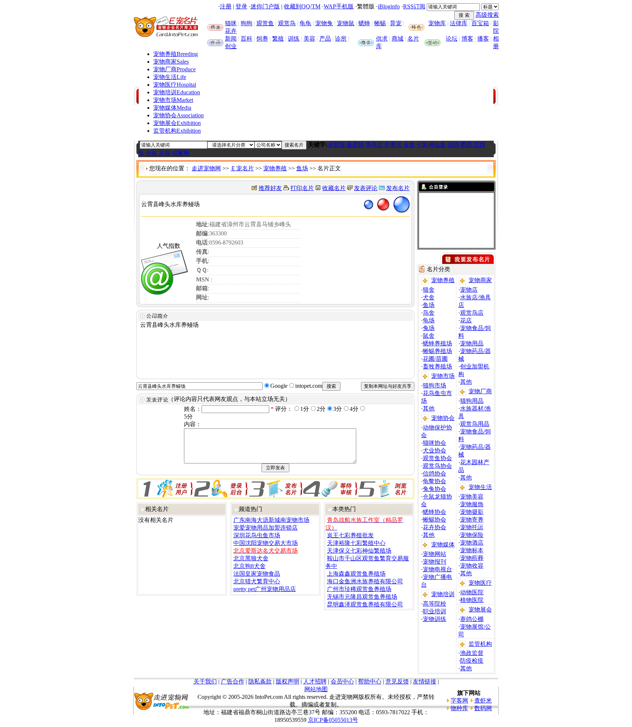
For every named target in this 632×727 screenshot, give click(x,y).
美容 (309, 38)
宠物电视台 (437, 569)
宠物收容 (472, 566)
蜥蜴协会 (434, 519)
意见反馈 (397, 681)
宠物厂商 (174, 69)
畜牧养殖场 (437, 366)
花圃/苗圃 (435, 359)
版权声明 (287, 681)
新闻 (231, 38)
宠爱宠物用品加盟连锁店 (265, 528)
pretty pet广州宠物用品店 (264, 589)
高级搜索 (487, 15)
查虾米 (483, 700)
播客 (483, 38)
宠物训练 (434, 619)
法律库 (458, 23)
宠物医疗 (174, 85)
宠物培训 (176, 92)
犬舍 (428, 297)
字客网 (459, 700)
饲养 (262, 38)
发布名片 (398, 188)
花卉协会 (434, 527)
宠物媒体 (172, 108)
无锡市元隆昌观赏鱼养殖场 (362, 597)
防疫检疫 (472, 661)
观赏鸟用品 (474, 424)
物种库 (459, 708)
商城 (397, 38)
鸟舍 (428, 313)
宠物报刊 (434, 561)
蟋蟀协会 (434, 512)
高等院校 (434, 604)
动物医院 (472, 592)
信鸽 (453, 144)
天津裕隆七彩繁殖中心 (356, 543)
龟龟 (305, 23)
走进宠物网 (206, 168)
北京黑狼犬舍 (250, 558)
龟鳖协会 (434, 481)
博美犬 (374, 144)
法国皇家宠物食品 (256, 574)
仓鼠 (151, 153)
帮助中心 (369, 681)
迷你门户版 (265, 6)
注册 (226, 6)
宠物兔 (324, 23)
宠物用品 (472, 343)
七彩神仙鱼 (431, 144)
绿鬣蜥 (180, 153)
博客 (467, 38)
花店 (466, 320)
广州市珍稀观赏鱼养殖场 (359, 589)
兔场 (428, 328)
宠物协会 (178, 115)
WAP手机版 (339, 6)
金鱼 (409, 144)
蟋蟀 (364, 23)
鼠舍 (428, 336)
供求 (382, 38)
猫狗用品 (472, 401)
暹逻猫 (355, 144)
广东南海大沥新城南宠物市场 (271, 520)
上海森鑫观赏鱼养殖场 (356, 574)
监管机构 (177, 131)
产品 (325, 38)
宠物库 (437, 23)
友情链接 (424, 681)
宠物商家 (171, 61)
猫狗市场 (434, 385)
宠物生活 (169, 77)
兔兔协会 (434, 489)
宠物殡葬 (472, 558)
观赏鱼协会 (437, 458)
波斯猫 (336, 144)
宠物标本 (472, 550)
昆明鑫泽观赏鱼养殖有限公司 (365, 604)
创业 (231, 46)
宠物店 (469, 290)
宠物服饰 (472, 504)
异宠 (396, 23)
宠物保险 (472, 535)
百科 (246, 38)
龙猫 (164, 153)
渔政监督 (472, 653)
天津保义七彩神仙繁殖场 (359, 551)
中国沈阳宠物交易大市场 (265, 543)
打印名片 (302, 188)
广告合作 (232, 681)
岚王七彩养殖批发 (350, 535)
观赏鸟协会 (437, 466)
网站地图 (316, 689)
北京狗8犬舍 (249, 566)
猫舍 (428, 290)
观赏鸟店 (472, 313)
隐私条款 (260, 681)
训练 (294, 38)
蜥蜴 (380, 23)
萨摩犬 (393, 144)
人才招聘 (315, 681)
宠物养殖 (175, 54)
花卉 (231, 31)
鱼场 (302, 168)
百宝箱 (480, 23)
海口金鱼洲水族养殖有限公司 (365, 581)
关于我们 (205, 681)
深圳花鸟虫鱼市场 (256, 535)
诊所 (341, 38)
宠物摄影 (472, 512)
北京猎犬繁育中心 (256, 581)
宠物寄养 (472, 519)
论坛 (452, 38)
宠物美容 (472, 496)
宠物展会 (177, 123)
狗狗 (246, 23)
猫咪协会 (434, 443)
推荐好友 (270, 188)
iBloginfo (389, 6)
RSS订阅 (414, 6)
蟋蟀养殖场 (437, 343)
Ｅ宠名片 (242, 168)
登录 (241, 6)
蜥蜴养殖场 (437, 351)
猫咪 (231, 23)
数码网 (483, 708)
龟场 (428, 320)
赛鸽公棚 (472, 619)
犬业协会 (434, 450)
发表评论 (365, 188)
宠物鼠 (345, 23)
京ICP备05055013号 (333, 720)
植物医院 (472, 600)
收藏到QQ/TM (302, 6)
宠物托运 (472, 527)
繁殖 (278, 38)
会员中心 (342, 681)
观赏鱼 (265, 23)
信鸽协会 (434, 473)
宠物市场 (173, 100)
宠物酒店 (472, 542)
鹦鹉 (466, 144)
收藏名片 (334, 188)
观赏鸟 (287, 23)
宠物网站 (434, 554)
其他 (428, 408)
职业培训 (434, 611)
